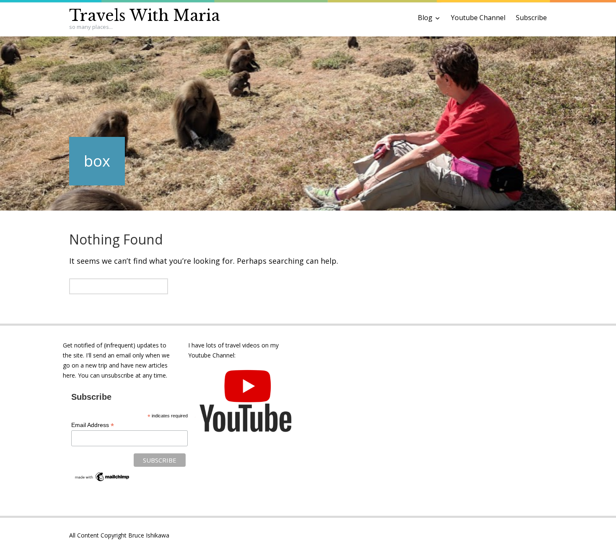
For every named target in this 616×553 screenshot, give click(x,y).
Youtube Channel (478, 17)
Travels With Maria (144, 15)
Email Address (92, 425)
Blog (425, 17)
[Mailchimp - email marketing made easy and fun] (102, 480)
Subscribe (531, 17)
